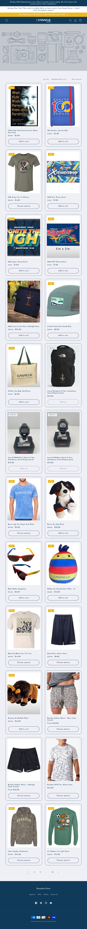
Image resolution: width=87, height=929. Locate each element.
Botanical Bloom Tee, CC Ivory (20, 653)
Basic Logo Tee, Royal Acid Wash (21, 524)
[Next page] (58, 872)
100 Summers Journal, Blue (57, 130)
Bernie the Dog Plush (55, 524)
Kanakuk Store (40, 921)
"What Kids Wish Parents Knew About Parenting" (22, 131)
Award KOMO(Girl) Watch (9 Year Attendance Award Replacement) (21, 458)
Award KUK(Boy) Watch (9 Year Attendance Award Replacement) (60, 458)
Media (46, 894)
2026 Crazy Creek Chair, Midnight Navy (23, 326)
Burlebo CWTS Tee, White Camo (59, 785)
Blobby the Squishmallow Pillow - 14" (61, 589)
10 (52, 872)
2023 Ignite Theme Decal (18, 262)
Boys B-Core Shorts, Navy (57, 653)
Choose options (23, 206)
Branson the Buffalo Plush (18, 718)
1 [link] (28, 872)
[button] (6, 20)
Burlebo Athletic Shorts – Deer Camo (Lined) (61, 719)
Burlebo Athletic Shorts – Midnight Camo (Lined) (21, 785)
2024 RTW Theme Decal (56, 262)
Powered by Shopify (50, 921)
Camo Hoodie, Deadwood (18, 851)
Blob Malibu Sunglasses (17, 589)
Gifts (39, 894)
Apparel (32, 894)
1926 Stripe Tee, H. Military (18, 197)
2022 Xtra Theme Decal (56, 197)
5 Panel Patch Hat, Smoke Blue (59, 326)
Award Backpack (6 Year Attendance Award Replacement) (61, 392)
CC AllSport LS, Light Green (58, 851)
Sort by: (46, 79)
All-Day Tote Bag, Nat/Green (19, 391)
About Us (54, 894)
